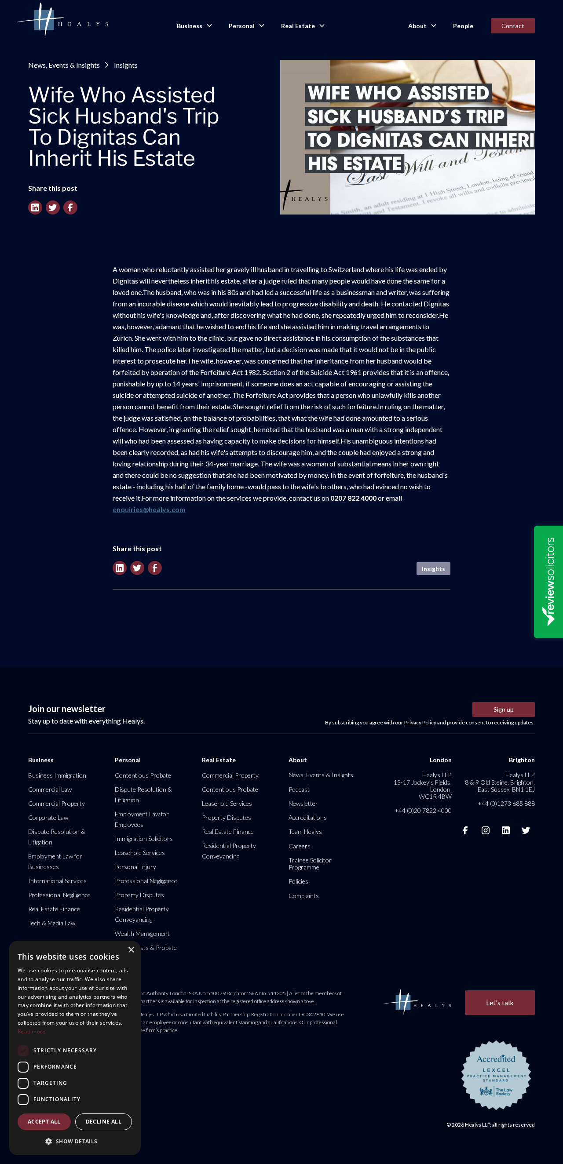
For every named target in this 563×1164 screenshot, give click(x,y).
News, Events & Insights (64, 65)
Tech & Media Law (51, 923)
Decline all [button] (103, 1121)
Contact (512, 25)
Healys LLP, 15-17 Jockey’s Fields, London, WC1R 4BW (422, 785)
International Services (57, 880)
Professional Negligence (59, 894)
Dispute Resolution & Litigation (56, 837)
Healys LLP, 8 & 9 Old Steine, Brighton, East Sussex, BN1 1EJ (500, 782)
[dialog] (75, 1048)
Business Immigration (57, 775)
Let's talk (500, 1002)
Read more (32, 1031)
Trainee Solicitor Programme (310, 863)
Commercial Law (50, 789)
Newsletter (303, 803)
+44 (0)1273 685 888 (506, 803)
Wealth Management (142, 933)
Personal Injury (135, 866)
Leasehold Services (140, 852)
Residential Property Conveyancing (142, 914)
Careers (300, 846)
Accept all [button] (44, 1121)
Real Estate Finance (54, 909)
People (463, 25)
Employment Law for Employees (142, 819)
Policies (298, 881)
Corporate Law (48, 817)
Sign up (504, 709)
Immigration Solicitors (144, 838)
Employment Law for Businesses (55, 861)
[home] (62, 20)
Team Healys (305, 831)
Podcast (299, 789)
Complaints (304, 895)
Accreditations (308, 817)
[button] (194, 26)
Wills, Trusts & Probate (146, 947)
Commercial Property (56, 803)
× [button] (131, 950)
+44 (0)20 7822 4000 (423, 810)
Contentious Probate (143, 775)
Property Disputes (139, 894)
